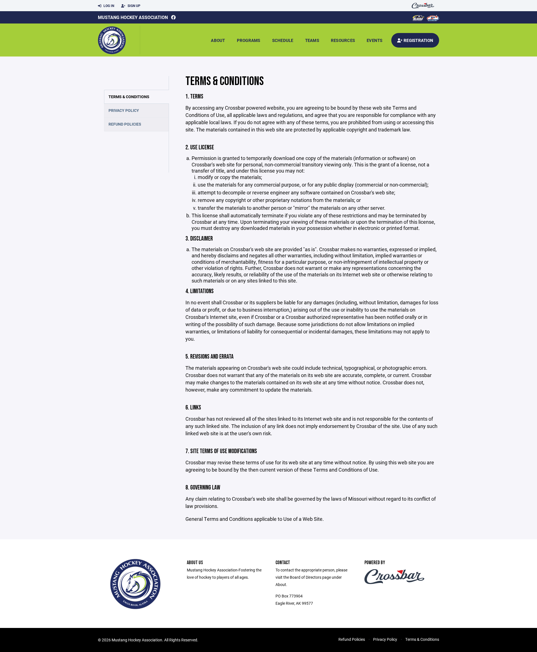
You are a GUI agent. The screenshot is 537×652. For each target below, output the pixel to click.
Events (375, 40)
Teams (312, 40)
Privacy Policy (124, 110)
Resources (343, 40)
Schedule (282, 40)
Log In (108, 5)
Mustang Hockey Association (133, 17)
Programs (248, 40)
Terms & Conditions (129, 96)
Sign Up (133, 5)
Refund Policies (125, 124)
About (218, 40)
